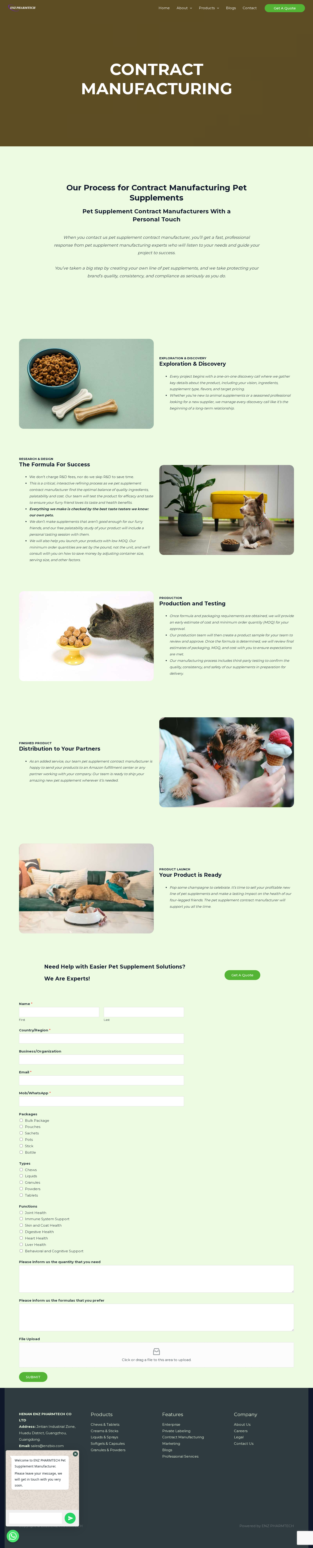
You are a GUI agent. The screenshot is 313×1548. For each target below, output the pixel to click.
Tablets (31, 1195)
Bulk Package (37, 1120)
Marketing (171, 1443)
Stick (29, 1146)
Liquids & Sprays (104, 1437)
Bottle (30, 1152)
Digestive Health (39, 1232)
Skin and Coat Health (43, 1225)
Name (26, 1004)
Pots (29, 1139)
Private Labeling (176, 1431)
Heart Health (36, 1238)
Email (25, 1072)
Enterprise (171, 1424)
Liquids (31, 1176)
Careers (240, 1431)
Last (107, 1020)
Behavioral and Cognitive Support (54, 1251)
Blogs (167, 1450)
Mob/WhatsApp (35, 1093)
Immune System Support (47, 1219)
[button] (75, 1453)
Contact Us (243, 1443)
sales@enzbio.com (47, 1446)
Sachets (32, 1133)
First (22, 1020)
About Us (242, 1424)
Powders (32, 1189)
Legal (239, 1437)
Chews (31, 1170)
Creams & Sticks (104, 1431)
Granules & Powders (108, 1450)
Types (24, 1163)
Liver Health (35, 1244)
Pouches (32, 1127)
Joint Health (35, 1213)
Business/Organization (40, 1051)
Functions (28, 1206)
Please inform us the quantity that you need (60, 1262)
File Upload (29, 1339)
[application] (190, 8)
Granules (32, 1182)
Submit (33, 1377)
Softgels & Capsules (108, 1443)
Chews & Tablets (105, 1424)
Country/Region (35, 1030)
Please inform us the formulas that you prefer (61, 1300)
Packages (28, 1114)
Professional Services (180, 1456)
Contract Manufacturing (183, 1437)
